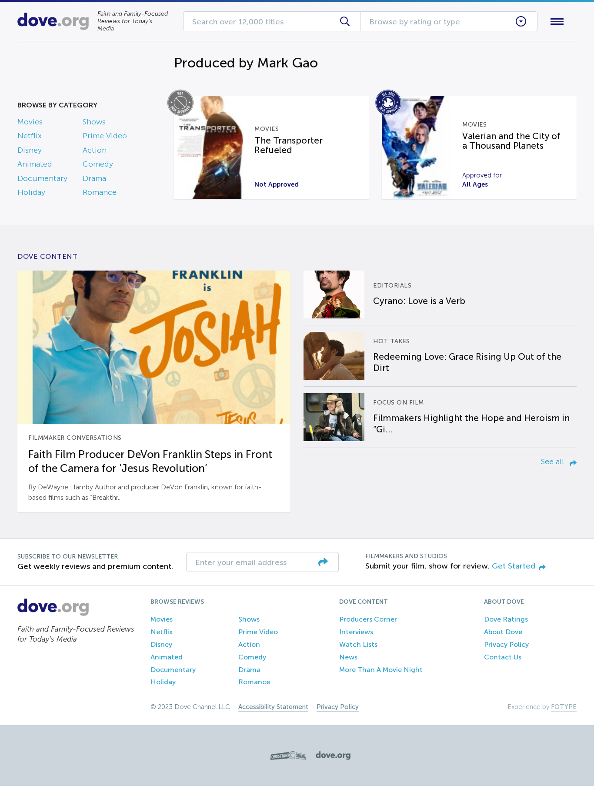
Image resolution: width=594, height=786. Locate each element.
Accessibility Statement (273, 706)
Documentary (42, 178)
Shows (94, 121)
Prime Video (105, 135)
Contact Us (502, 657)
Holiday (31, 192)
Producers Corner (368, 619)
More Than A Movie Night (381, 669)
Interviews (356, 631)
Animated (34, 164)
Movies (30, 121)
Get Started (513, 566)
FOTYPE (564, 706)
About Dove (503, 631)
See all (553, 461)
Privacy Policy (506, 644)
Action (95, 150)
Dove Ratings (506, 619)
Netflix (29, 135)
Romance (100, 192)
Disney (29, 150)
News (348, 657)
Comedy (98, 164)
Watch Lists (358, 644)
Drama (94, 178)
